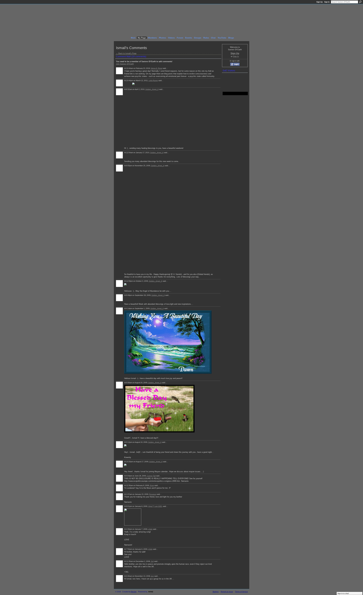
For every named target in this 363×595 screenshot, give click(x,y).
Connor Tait (151, 476)
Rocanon (152, 494)
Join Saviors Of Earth (125, 64)
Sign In (327, 2)
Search (360, 2)
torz (152, 576)
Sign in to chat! (343, 593)
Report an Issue (227, 592)
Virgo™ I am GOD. (155, 506)
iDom (152, 485)
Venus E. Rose (156, 68)
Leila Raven (153, 81)
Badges (216, 592)
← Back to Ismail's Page (126, 53)
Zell (152, 561)
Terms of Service (241, 592)
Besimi (133, 592)
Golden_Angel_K (152, 89)
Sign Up (319, 2)
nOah (150, 529)
